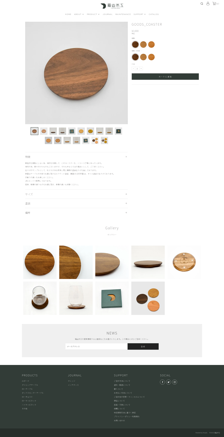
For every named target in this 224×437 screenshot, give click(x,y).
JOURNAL (108, 14)
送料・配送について (122, 385)
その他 (24, 408)
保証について (119, 400)
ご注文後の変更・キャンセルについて (129, 396)
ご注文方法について (122, 381)
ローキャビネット (29, 400)
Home (68, 14)
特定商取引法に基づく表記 (125, 412)
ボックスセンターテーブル (33, 392)
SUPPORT (138, 14)
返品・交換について (122, 404)
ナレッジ (71, 381)
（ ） (217, 3)
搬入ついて (118, 389)
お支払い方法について (123, 392)
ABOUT (78, 14)
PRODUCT (92, 14)
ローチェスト (27, 396)
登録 (143, 346)
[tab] (34, 131)
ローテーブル (27, 389)
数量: (133, 64)
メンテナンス (73, 385)
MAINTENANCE (123, 14)
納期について (119, 408)
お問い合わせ (119, 420)
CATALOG (154, 14)
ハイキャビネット (29, 404)
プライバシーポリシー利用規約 (126, 416)
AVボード (25, 381)
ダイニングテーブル (30, 385)
